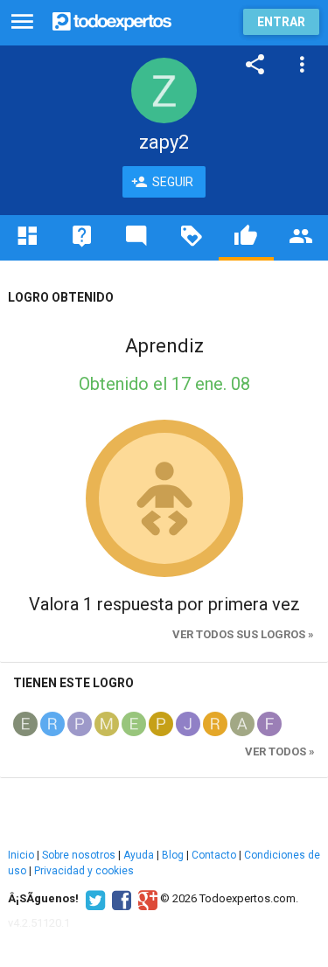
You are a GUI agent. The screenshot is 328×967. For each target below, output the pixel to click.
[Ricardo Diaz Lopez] (52, 723)
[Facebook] (119, 899)
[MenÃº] (22, 22)
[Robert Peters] (215, 723)
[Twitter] (93, 899)
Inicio (21, 855)
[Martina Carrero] (106, 723)
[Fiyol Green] (269, 723)
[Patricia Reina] (161, 723)
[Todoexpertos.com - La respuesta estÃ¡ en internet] (112, 19)
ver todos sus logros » (243, 634)
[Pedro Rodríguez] (79, 723)
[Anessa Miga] (242, 723)
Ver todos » (280, 751)
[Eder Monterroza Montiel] (134, 723)
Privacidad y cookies (84, 871)
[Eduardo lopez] (25, 723)
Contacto (214, 855)
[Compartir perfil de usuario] (255, 64)
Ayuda (138, 855)
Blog (173, 855)
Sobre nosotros (78, 855)
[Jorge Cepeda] (188, 723)
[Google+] (145, 899)
